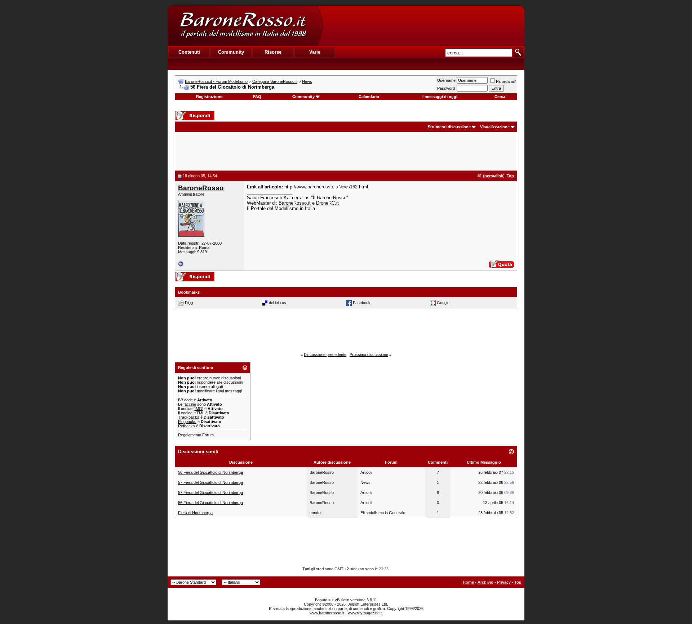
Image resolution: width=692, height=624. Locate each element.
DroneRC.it (327, 203)
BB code (185, 400)
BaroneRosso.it (295, 203)
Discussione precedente (325, 354)
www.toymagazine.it (365, 613)
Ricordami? (506, 81)
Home (468, 582)
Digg (189, 302)
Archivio (485, 582)
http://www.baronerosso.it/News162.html (326, 187)
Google (443, 302)
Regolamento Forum (196, 435)
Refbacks (186, 426)
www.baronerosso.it (327, 613)
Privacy (504, 582)
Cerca (499, 96)
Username (446, 80)
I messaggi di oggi (439, 96)
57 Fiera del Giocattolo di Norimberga (210, 482)
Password (446, 88)
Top (518, 582)
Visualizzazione (495, 127)
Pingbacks (187, 421)
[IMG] (198, 408)
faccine (189, 404)
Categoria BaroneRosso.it (274, 81)
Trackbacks (188, 417)
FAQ (257, 96)
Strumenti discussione (449, 127)
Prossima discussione (369, 354)
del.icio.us (277, 302)
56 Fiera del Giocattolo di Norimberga (210, 502)
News (307, 81)
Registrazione (209, 96)
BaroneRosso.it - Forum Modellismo (216, 81)
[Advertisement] (423, 25)
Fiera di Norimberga (195, 513)
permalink (493, 176)
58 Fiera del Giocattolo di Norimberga (210, 472)
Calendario (369, 96)
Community (303, 96)
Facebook (362, 302)
